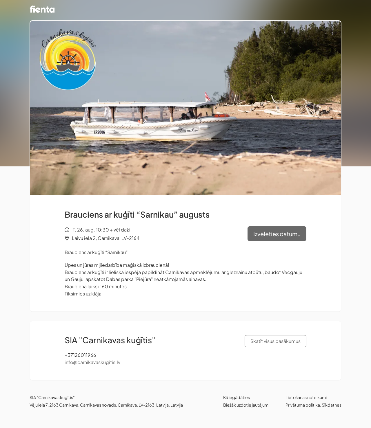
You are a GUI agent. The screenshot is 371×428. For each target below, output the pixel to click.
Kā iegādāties (236, 397)
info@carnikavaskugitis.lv (92, 362)
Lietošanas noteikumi (306, 397)
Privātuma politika (302, 404)
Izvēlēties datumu (277, 233)
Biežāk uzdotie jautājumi (246, 404)
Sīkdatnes (331, 404)
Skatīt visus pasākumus (275, 341)
